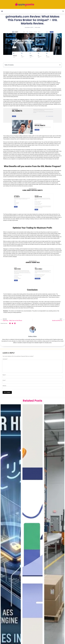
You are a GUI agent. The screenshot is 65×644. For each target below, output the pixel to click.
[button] (2, 11)
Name (4, 374)
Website (4, 385)
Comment (5, 359)
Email (4, 380)
